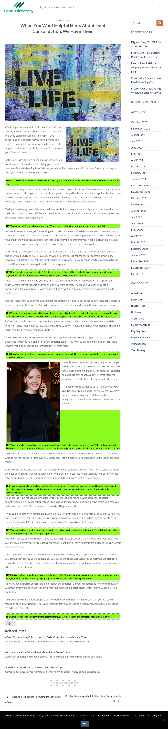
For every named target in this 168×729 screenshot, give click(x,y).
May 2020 (137, 229)
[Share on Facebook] (51, 683)
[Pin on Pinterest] (69, 683)
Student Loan (138, 343)
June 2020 (137, 223)
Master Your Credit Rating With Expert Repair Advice (146, 90)
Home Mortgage (140, 324)
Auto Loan (137, 293)
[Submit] (160, 23)
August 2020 (138, 210)
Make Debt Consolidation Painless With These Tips (34, 667)
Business (136, 312)
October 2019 (139, 273)
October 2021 (139, 122)
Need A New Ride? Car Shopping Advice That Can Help (146, 67)
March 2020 (138, 242)
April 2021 (137, 160)
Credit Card (137, 318)
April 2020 (137, 236)
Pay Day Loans (139, 331)
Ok (84, 724)
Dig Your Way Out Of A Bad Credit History (146, 44)
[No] (164, 721)
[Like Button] (9, 623)
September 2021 (140, 128)
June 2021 (137, 147)
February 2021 (139, 172)
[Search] (41, 7)
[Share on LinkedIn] (75, 683)
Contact (72, 7)
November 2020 (140, 191)
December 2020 (140, 185)
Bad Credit (137, 299)
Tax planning (138, 350)
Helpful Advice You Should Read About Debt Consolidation (38, 652)
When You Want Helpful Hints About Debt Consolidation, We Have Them (46, 637)
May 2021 (137, 153)
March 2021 (138, 166)
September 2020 (140, 204)
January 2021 (138, 179)
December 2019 (140, 261)
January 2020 (138, 255)
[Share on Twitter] (57, 683)
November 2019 (140, 267)
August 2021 (138, 134)
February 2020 (139, 248)
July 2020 (136, 217)
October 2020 (139, 198)
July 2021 (136, 141)
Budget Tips (62, 21)
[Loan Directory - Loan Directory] (18, 7)
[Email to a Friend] (63, 683)
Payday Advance (140, 337)
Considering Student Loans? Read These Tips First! (146, 80)
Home (48, 7)
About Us (59, 7)
